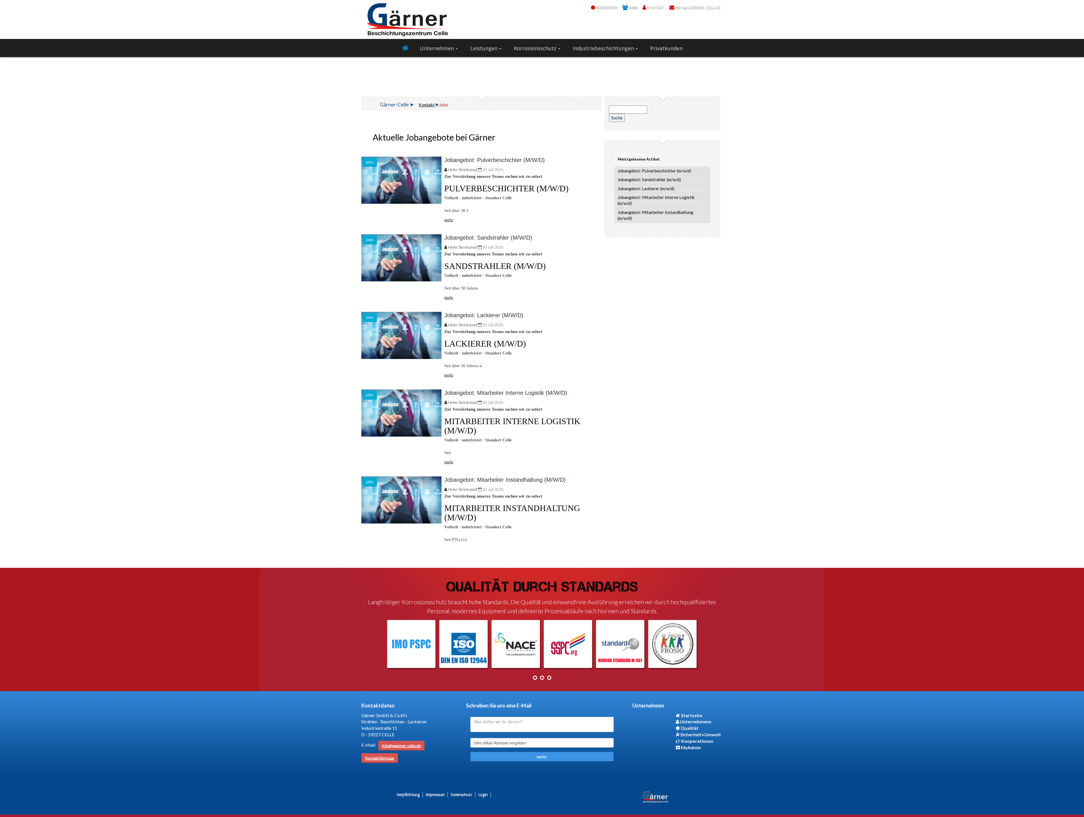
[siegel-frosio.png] (672, 644)
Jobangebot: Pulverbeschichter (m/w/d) (494, 160)
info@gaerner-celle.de (401, 745)
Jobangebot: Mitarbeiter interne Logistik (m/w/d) (505, 393)
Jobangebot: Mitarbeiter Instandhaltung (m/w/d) (505, 480)
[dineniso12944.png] (463, 644)
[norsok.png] (620, 644)
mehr (448, 220)
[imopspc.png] (411, 644)
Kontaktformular (379, 757)
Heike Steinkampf (462, 169)
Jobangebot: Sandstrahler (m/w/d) (488, 238)
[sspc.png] (568, 644)
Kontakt (427, 104)
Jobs (369, 162)
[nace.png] (516, 644)
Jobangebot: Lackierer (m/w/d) (483, 315)
